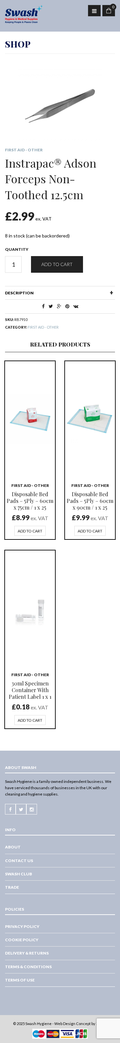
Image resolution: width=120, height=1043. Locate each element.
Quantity (16, 249)
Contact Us (19, 860)
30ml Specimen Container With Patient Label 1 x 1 (30, 690)
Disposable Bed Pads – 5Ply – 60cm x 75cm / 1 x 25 (30, 501)
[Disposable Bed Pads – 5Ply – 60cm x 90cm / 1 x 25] (90, 419)
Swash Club (18, 873)
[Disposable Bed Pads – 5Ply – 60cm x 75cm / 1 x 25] (30, 419)
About (13, 846)
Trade (12, 887)
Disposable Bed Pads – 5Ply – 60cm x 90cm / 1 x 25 (90, 501)
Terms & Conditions (28, 966)
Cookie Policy (21, 939)
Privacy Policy (22, 926)
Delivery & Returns (27, 953)
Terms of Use (20, 979)
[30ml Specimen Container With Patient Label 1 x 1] (30, 608)
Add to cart (57, 264)
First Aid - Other (24, 149)
